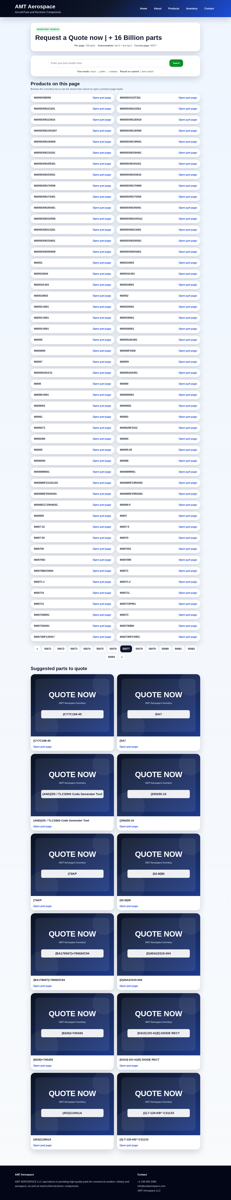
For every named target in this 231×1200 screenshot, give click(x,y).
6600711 (125, 593)
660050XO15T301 (130, 97)
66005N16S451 (129, 372)
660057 (38, 361)
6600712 (39, 604)
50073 (73, 648)
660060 (124, 383)
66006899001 (127, 471)
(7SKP (37, 900)
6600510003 (127, 262)
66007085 (125, 560)
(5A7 (123, 740)
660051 (38, 262)
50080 (165, 648)
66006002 (125, 405)
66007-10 (39, 526)
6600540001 (127, 328)
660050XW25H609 (44, 251)
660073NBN (127, 626)
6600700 (39, 548)
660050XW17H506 (44, 185)
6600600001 (127, 394)
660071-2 (125, 582)
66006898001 (42, 471)
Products (173, 8)
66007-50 (39, 537)
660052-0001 (41, 306)
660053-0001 (41, 317)
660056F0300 (128, 350)
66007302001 (42, 626)
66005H (124, 361)
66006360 (39, 438)
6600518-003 (41, 284)
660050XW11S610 (44, 119)
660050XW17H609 (130, 185)
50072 (60, 648)
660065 (38, 449)
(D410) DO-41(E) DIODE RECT (139, 1059)
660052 (124, 295)
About (157, 8)
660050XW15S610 (130, 174)
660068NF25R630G (131, 493)
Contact (209, 8)
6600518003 (41, 295)
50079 (152, 648)
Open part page (102, 97)
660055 (38, 339)
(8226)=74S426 (43, 1059)
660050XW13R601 (130, 141)
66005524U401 (128, 339)
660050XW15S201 (130, 163)
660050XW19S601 (130, 207)
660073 (124, 615)
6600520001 (127, 306)
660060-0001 (41, 394)
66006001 (39, 405)
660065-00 (126, 449)
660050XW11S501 (130, 108)
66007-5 (124, 526)
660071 (124, 571)
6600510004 (41, 273)
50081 (178, 648)
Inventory (192, 8)
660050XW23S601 (44, 240)
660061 (38, 416)
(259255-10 (127, 820)
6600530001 (127, 317)
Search (176, 63)
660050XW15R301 (44, 163)
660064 (124, 438)
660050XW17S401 (44, 196)
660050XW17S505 (130, 196)
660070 (124, 537)
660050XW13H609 (44, 141)
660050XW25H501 (130, 240)
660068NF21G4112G (46, 482)
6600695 (39, 515)
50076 (113, 648)
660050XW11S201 (44, 108)
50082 (191, 648)
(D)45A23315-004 (131, 980)
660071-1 (39, 582)
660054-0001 (41, 328)
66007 (123, 515)
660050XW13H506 (130, 130)
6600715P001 (128, 604)
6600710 (39, 593)
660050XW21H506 (44, 218)
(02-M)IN (125, 900)
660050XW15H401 (130, 152)
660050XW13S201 (44, 152)
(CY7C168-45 (42, 740)
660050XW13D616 (130, 119)
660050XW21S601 (130, 229)
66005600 (39, 350)
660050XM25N (42, 97)
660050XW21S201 (44, 229)
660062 (124, 416)
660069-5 (125, 504)
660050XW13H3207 (45, 130)
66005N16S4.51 (43, 372)
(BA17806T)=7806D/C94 (49, 980)
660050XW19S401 (44, 207)
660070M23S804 (43, 571)
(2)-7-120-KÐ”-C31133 (134, 1139)
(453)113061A (42, 1139)
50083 (111, 657)
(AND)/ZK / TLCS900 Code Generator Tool (61, 820)
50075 (100, 648)
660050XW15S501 (44, 174)
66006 (37, 383)
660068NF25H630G (45, 493)
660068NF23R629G (131, 482)
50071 (47, 648)
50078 (139, 648)
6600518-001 (127, 273)
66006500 (39, 460)
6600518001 (127, 284)
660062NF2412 (129, 427)
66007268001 (42, 615)
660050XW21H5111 (131, 218)
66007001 (125, 548)
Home (143, 8)
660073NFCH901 (130, 637)
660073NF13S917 (44, 637)
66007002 (39, 560)
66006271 (39, 427)
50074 (87, 648)
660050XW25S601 (130, 251)
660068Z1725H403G (46, 504)
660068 (124, 460)
